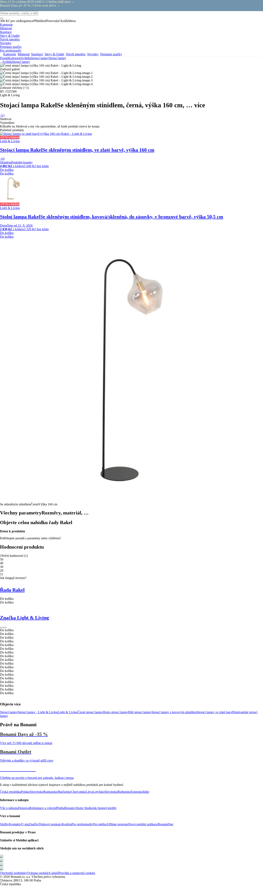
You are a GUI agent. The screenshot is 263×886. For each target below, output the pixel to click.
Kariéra (67, 824)
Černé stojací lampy (90, 712)
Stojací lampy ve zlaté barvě (215, 712)
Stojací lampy (57, 58)
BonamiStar (165, 824)
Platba (60, 808)
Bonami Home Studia (78, 808)
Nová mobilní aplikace (143, 824)
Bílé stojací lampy (139, 712)
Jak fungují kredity (104, 808)
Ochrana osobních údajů (43, 873)
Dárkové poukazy (50, 824)
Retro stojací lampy (115, 712)
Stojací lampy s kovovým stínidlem (174, 712)
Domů (4, 58)
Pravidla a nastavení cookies (77, 873)
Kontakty (15, 824)
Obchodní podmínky (13, 873)
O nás (25, 824)
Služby (4, 824)
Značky (34, 824)
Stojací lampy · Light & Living (38, 712)
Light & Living (67, 712)
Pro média (99, 824)
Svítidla (26, 58)
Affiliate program (117, 824)
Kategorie (14, 58)
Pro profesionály (82, 824)
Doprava (23, 808)
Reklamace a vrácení (42, 808)
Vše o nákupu (9, 808)
